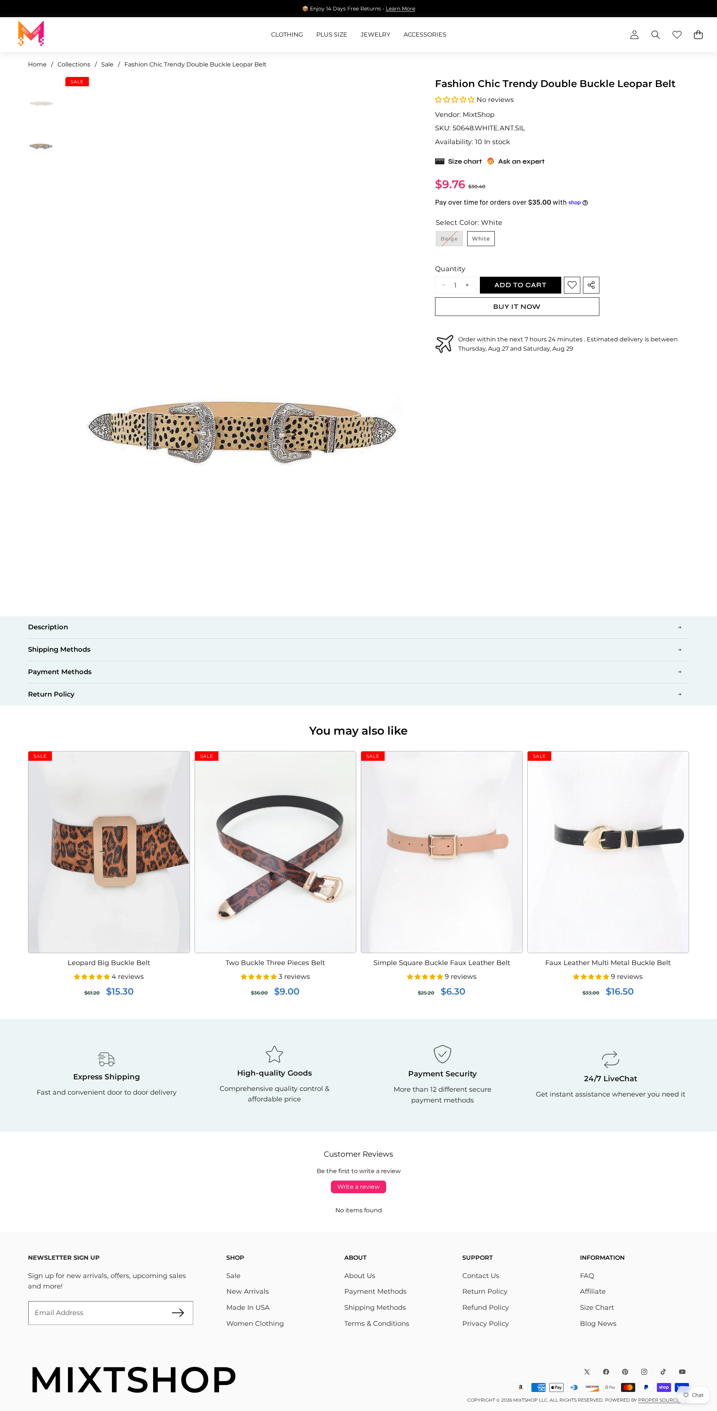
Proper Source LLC (663, 1400)
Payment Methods (375, 1291)
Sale (233, 1276)
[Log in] (634, 35)
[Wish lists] (676, 35)
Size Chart (597, 1307)
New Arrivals (247, 1291)
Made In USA (248, 1307)
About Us (359, 1276)
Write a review (358, 1186)
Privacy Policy (485, 1323)
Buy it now (517, 306)
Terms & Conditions (376, 1323)
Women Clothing (255, 1323)
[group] (41, 96)
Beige (452, 240)
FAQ (587, 1276)
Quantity (450, 269)
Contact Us (480, 1276)
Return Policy (485, 1291)
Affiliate (593, 1291)
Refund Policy (485, 1307)
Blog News (598, 1323)
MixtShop (478, 114)
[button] (688, 8)
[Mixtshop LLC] (31, 34)
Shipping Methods (375, 1307)
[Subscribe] (178, 1313)
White (481, 238)
